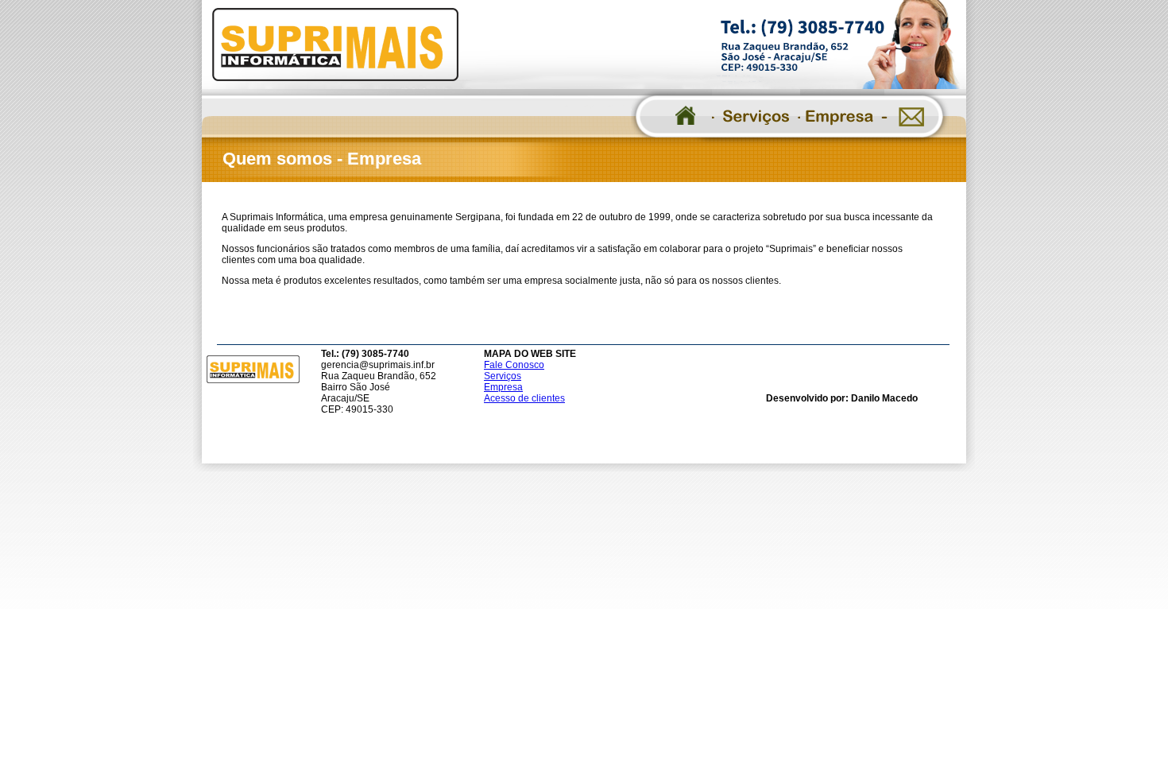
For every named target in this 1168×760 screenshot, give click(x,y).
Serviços (502, 376)
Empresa (503, 387)
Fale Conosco (514, 364)
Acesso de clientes (524, 398)
